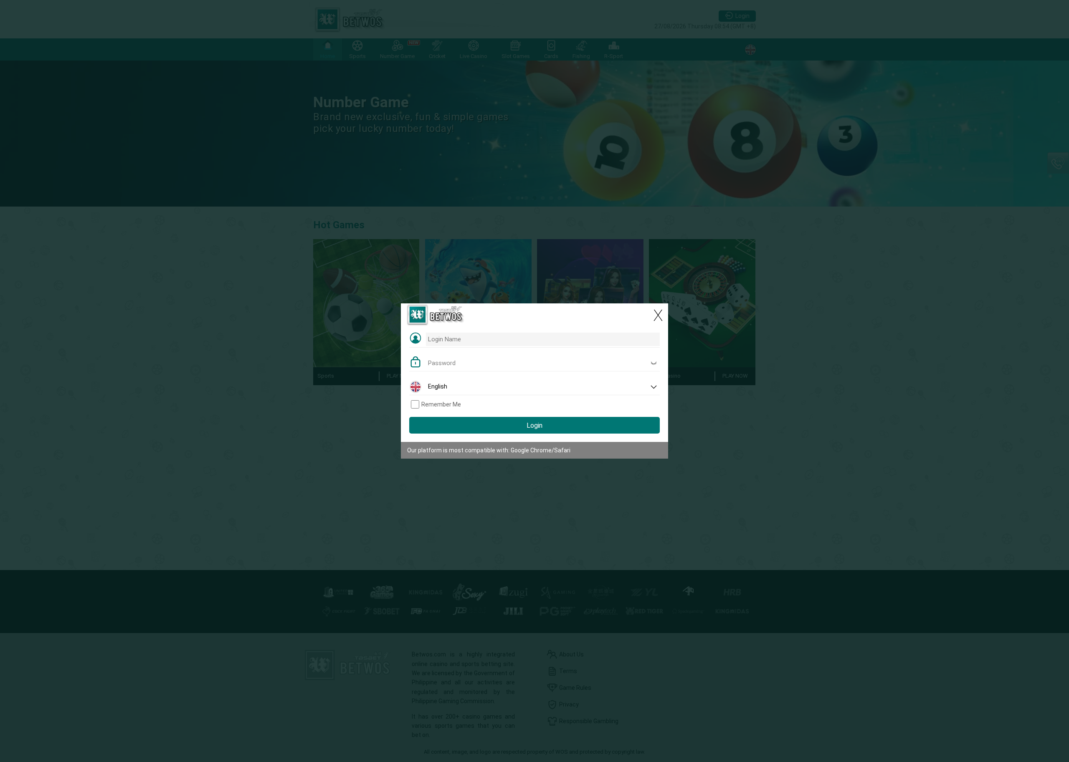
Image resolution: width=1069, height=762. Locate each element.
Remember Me (441, 404)
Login (534, 425)
